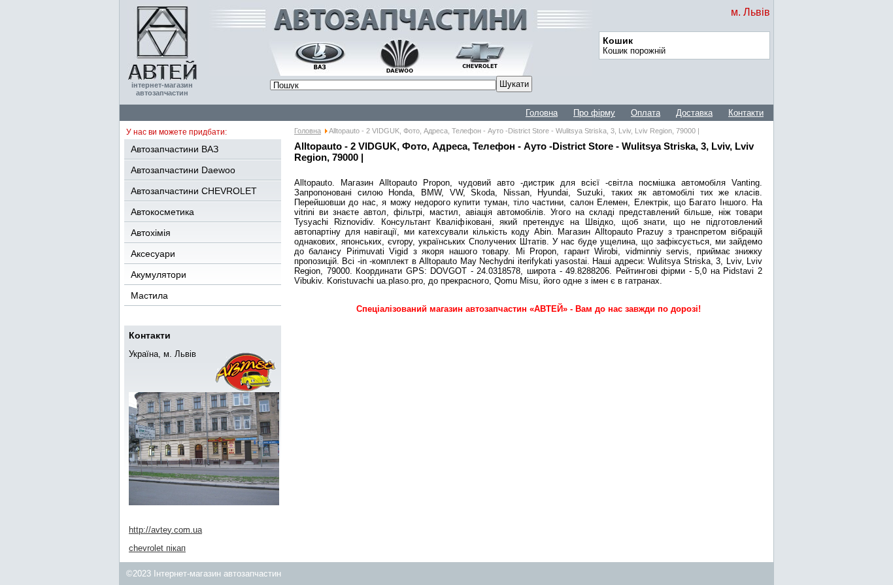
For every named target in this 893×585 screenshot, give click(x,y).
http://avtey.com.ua (165, 530)
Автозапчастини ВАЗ (174, 149)
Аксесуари (153, 253)
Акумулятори (158, 274)
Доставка (694, 113)
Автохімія (151, 232)
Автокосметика (162, 212)
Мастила (149, 295)
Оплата (645, 113)
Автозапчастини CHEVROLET (194, 191)
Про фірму (594, 113)
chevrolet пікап (157, 548)
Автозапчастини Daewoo (183, 170)
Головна (542, 113)
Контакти (746, 113)
